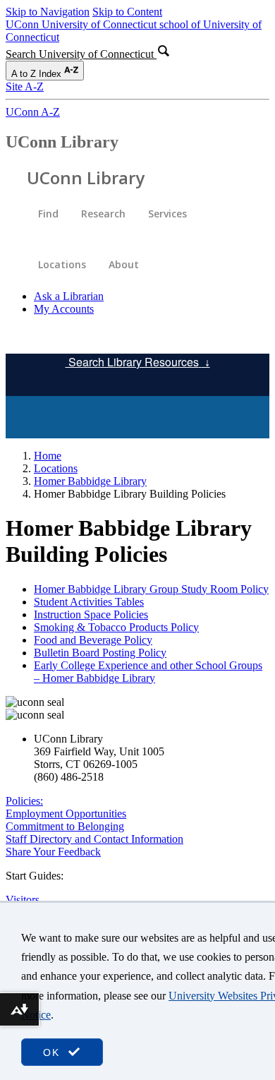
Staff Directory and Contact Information (94, 839)
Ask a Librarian (69, 296)
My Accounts (64, 309)
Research (103, 213)
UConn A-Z (33, 112)
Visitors (22, 900)
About (124, 264)
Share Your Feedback (53, 852)
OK (53, 1052)
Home (47, 456)
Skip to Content (127, 12)
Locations (62, 264)
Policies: (24, 801)
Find (48, 213)
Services (167, 213)
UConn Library (62, 142)
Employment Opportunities (66, 814)
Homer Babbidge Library (90, 481)
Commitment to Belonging (65, 826)
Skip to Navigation (48, 12)
